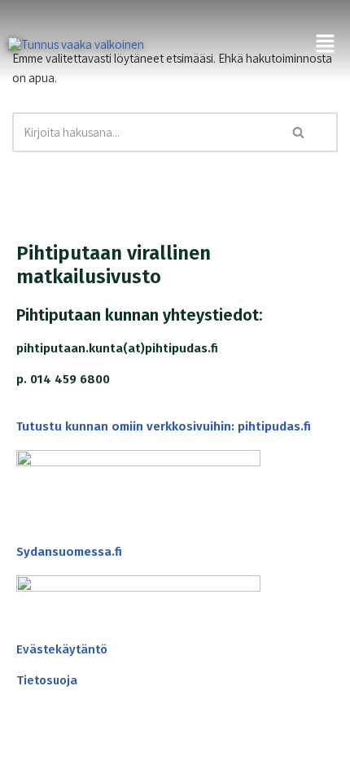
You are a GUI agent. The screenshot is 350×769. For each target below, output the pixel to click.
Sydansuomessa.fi (69, 551)
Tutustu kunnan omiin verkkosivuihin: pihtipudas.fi (163, 426)
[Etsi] (299, 132)
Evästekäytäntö (61, 649)
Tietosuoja (46, 680)
